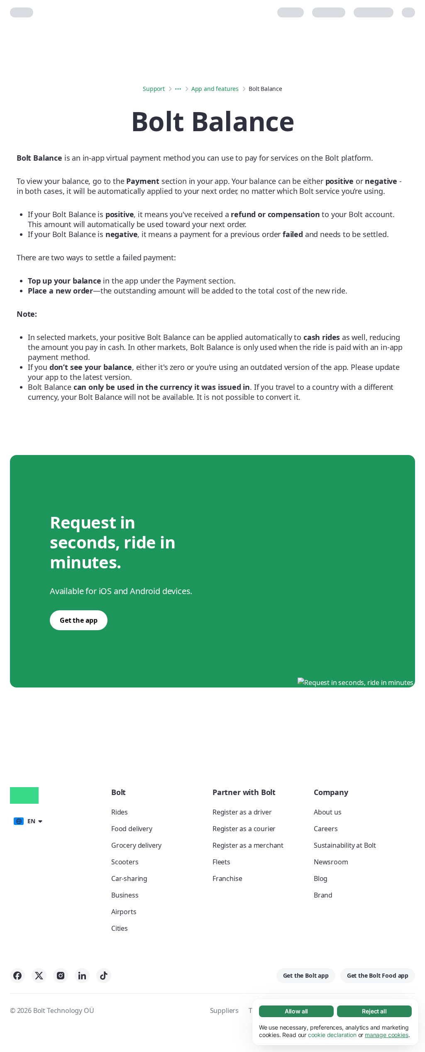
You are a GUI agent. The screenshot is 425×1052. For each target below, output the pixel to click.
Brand (323, 895)
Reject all (374, 1011)
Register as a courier (244, 828)
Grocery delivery (136, 845)
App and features (215, 89)
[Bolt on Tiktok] (103, 975)
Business (125, 895)
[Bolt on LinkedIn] (82, 975)
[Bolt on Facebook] (17, 975)
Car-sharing (129, 878)
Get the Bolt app (306, 975)
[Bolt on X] (39, 975)
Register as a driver (241, 812)
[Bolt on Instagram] (60, 975)
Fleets (221, 861)
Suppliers (224, 1010)
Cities (119, 928)
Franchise (227, 878)
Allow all (296, 1011)
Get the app (79, 620)
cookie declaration (332, 1034)
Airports (124, 911)
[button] (27, 820)
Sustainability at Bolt (345, 845)
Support (154, 89)
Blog (320, 878)
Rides (119, 812)
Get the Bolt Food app (377, 975)
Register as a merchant (247, 845)
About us (328, 812)
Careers (326, 828)
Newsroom (331, 861)
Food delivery (131, 828)
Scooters (125, 861)
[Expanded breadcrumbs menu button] (178, 89)
